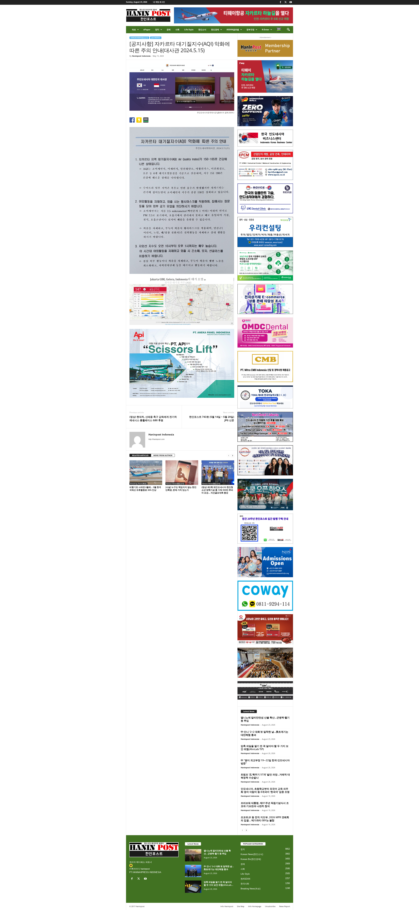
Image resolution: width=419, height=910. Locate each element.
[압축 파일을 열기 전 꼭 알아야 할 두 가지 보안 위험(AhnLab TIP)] (193, 887)
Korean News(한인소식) (139, 38)
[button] (288, 29)
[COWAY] (265, 596)
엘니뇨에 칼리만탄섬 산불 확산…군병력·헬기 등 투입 (265, 719)
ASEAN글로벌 (233, 29)
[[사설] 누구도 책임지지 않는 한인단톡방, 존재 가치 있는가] (181, 472)
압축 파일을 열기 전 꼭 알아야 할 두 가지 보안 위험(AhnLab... (218, 883)
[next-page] (232, 455)
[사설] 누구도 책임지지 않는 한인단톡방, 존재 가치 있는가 (180, 488)
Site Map (240, 906)
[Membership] (265, 48)
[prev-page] (228, 455)
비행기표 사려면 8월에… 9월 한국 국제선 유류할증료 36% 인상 (145, 488)
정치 (157, 29)
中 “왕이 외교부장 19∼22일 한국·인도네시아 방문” (265, 762)
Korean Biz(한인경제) (251, 859)
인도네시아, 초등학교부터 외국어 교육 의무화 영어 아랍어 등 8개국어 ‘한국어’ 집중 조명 (265, 790)
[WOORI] (265, 232)
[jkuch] (265, 663)
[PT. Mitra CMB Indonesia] (265, 366)
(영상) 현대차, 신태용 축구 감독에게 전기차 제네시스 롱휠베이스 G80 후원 (153, 418)
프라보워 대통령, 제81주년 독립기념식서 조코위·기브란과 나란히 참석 (265, 804)
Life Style (188, 29)
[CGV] (265, 690)
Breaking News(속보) (138, 483)
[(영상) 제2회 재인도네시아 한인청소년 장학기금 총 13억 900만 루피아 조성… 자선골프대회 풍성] (217, 472)
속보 (134, 29)
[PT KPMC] (265, 165)
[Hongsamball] (265, 111)
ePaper (146, 29)
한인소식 (202, 29)
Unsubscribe (270, 906)
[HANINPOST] (265, 529)
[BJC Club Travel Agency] (265, 427)
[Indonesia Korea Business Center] (265, 138)
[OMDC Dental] (265, 332)
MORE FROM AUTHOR (162, 455)
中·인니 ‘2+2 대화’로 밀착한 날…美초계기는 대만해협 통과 (264, 733)
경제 (169, 29)
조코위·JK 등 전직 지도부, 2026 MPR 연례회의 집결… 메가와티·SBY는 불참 (265, 819)
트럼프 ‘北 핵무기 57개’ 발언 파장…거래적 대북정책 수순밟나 (265, 776)
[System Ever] (265, 265)
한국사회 (245, 883)
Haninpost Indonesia (141, 56)
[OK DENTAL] (265, 198)
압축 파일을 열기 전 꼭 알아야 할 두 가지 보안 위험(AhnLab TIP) (264, 747)
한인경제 (215, 29)
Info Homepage (254, 906)
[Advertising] (181, 363)
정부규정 (250, 29)
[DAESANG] (265, 629)
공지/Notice (155, 38)
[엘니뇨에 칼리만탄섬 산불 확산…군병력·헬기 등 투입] (193, 855)
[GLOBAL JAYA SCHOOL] (265, 494)
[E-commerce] (265, 299)
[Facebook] (280, 2)
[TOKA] (265, 397)
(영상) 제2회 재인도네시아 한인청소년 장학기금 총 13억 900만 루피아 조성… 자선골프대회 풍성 (217, 490)
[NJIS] (265, 562)
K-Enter (265, 29)
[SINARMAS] (265, 460)
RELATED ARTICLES (140, 455)
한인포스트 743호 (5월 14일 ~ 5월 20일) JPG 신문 (211, 418)
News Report (284, 906)
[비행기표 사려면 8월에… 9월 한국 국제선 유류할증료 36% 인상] (145, 472)
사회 (177, 29)
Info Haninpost (226, 906)
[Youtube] (291, 2)
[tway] (265, 76)
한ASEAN (245, 879)
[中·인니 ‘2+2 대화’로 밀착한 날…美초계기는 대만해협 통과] (193, 871)
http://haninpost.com (156, 439)
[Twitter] (286, 2)
